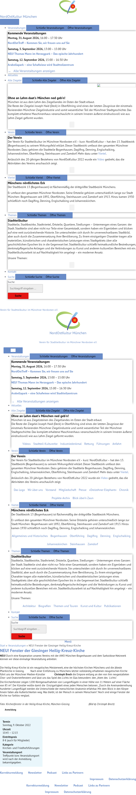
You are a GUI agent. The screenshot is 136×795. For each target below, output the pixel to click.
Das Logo (19, 490)
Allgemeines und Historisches (30, 536)
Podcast (52, 772)
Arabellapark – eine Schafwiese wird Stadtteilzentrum (41, 65)
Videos (26, 444)
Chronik (124, 490)
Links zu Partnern (72, 772)
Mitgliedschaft (67, 490)
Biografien (44, 606)
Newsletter (35, 772)
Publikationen (112, 606)
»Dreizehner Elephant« (103, 490)
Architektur (29, 606)
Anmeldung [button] (10, 709)
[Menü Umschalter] (9, 22)
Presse (82, 490)
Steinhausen (77, 544)
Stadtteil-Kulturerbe (45, 444)
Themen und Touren (65, 606)
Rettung (89, 444)
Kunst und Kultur (91, 606)
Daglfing (92, 536)
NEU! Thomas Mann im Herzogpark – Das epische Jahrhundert (45, 53)
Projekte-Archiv (61, 498)
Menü (68, 641)
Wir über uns (35, 490)
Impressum (96, 779)
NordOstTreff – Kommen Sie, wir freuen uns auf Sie (39, 43)
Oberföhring (77, 536)
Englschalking (122, 536)
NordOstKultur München (18, 16)
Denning (105, 536)
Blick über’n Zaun (83, 498)
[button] (71, 125)
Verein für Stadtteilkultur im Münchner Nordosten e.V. (29, 309)
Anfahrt (116, 444)
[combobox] (25, 288)
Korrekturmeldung (11, 772)
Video (100, 159)
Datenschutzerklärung (122, 779)
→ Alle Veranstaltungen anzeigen (31, 71)
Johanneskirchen (57, 544)
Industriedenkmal (71, 444)
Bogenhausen (58, 536)
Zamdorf (93, 544)
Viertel (102, 153)
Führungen (103, 444)
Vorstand (51, 490)
